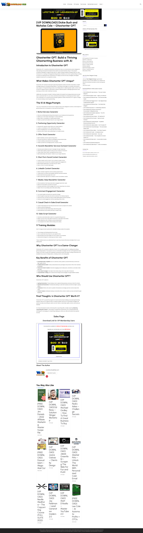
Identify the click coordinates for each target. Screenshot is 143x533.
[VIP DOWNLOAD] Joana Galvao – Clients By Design (53, 456)
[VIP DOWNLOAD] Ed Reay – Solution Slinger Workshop (53, 411)
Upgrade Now (59, 356)
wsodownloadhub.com (52, 370)
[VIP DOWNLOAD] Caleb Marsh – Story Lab (93, 134)
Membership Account (92, 4)
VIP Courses (76, 4)
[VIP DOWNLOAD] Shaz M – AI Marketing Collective (95, 107)
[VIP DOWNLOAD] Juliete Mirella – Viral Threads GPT (95, 125)
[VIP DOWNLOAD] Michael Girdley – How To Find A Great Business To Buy (64, 412)
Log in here (49, 361)
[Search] (105, 25)
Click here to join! (86, 85)
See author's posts (52, 373)
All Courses (69, 4)
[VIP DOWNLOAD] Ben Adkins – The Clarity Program (95, 130)
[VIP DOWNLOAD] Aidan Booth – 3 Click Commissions (95, 144)
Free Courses (83, 4)
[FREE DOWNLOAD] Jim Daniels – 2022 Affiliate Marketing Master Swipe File (41, 418)
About (100, 4)
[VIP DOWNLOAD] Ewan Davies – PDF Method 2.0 (94, 116)
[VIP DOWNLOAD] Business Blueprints (92, 142)
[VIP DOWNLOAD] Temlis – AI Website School (93, 132)
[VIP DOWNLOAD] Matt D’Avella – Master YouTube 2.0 (64, 503)
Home (64, 4)
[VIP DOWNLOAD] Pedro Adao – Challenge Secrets (75, 405)
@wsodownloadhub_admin (92, 156)
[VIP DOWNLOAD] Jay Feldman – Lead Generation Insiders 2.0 (53, 505)
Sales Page (59, 316)
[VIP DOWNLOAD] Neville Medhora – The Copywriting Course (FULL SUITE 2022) (41, 506)
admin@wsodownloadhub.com (91, 154)
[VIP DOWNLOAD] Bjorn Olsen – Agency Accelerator (95, 95)
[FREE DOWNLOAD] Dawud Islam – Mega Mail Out (41, 460)
